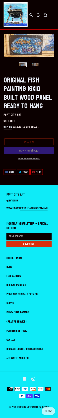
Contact (10, 340)
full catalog (13, 276)
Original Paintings (16, 285)
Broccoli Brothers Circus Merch (25, 349)
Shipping (8, 126)
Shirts (10, 303)
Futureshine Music (16, 330)
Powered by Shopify (39, 407)
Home (9, 267)
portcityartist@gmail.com (34, 207)
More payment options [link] (29, 158)
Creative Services (16, 321)
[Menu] (52, 14)
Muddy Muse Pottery (17, 312)
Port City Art (23, 407)
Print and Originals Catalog (22, 294)
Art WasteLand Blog (17, 358)
